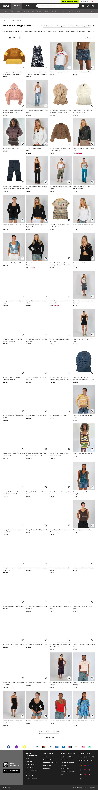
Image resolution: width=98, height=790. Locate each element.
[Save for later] (22, 67)
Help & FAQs (84, 1)
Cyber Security (47, 768)
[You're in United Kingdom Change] (92, 1)
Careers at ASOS (48, 760)
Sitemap (28, 773)
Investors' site (47, 765)
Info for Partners (65, 768)
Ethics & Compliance (31, 778)
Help (27, 758)
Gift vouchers (64, 760)
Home (4, 20)
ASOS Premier (30, 767)
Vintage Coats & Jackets (65, 26)
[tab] (6, 11)
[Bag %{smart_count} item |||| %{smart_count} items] (92, 6)
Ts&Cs (85, 787)
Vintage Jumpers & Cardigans (86, 26)
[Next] (93, 25)
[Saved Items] (87, 6)
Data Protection (30, 776)
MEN (28, 6)
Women (12, 20)
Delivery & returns (31, 764)
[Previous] (41, 25)
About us (45, 757)
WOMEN (17, 6)
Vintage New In (49, 26)
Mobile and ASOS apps (67, 757)
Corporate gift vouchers (67, 762)
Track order (29, 761)
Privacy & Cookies (77, 787)
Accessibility (92, 787)
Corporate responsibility (50, 762)
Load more (49, 738)
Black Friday (64, 765)
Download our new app (70, 1)
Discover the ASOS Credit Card (68, 772)
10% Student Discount (32, 770)
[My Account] (83, 6)
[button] (81, 765)
